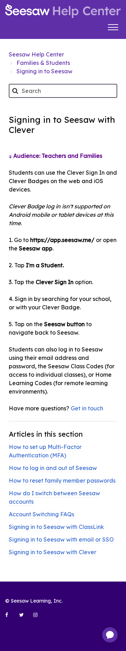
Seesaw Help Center (36, 54)
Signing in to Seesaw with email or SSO (61, 539)
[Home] (63, 11)
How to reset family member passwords (62, 480)
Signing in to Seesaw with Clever (52, 552)
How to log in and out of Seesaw (53, 467)
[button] (113, 26)
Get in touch (87, 408)
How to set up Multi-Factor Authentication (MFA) (45, 451)
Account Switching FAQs (41, 514)
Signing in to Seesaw (44, 71)
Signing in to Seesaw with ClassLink (56, 526)
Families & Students (43, 62)
